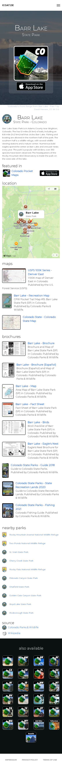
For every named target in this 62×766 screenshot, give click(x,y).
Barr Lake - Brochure (41, 343)
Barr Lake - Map (26, 386)
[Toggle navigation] (58, 5)
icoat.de (8, 5)
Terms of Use (50, 760)
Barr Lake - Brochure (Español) (36, 364)
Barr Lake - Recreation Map (31, 295)
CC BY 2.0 (54, 109)
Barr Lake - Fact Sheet (30, 404)
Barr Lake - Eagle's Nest (43, 443)
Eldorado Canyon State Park (23, 578)
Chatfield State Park (19, 586)
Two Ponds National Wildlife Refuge (27, 543)
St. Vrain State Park (18, 552)
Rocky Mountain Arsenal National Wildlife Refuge (34, 534)
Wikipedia (14, 633)
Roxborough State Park (21, 613)
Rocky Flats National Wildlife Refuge (27, 569)
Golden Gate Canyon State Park (25, 595)
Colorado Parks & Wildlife (23, 627)
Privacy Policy (30, 760)
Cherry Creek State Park (21, 560)
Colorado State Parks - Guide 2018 (33, 465)
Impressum (11, 760)
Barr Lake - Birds (38, 422)
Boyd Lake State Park (20, 604)
